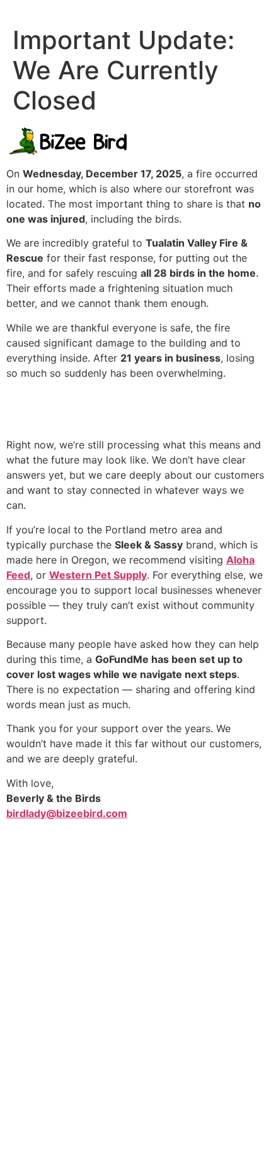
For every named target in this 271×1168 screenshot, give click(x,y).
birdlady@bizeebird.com (66, 813)
